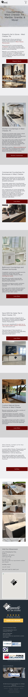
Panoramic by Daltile (14, 692)
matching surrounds (7, 276)
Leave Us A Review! (13, 620)
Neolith (16, 689)
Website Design (7, 686)
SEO (13, 686)
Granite (6, 688)
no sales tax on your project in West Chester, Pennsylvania (14, 325)
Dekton (11, 689)
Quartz (21, 688)
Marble (11, 688)
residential (5, 46)
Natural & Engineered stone (14, 148)
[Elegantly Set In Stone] (4, 2)
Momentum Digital (20, 686)
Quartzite (16, 688)
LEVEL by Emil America (13, 691)
